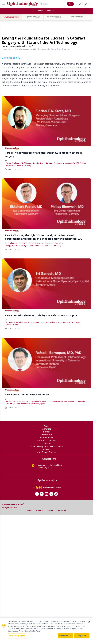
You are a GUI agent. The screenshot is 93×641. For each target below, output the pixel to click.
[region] (46, 629)
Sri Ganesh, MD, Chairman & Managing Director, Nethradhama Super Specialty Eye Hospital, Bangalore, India (43, 323)
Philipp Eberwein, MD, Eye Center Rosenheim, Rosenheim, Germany (33, 245)
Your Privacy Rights (17, 636)
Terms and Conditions (46, 440)
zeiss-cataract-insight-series (20, 46)
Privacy (46, 431)
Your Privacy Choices (46, 452)
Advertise (46, 428)
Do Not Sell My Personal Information (46, 446)
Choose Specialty (44, 10)
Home (4, 46)
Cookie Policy (35, 631)
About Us (40, 510)
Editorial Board (46, 437)
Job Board (46, 449)
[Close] (89, 621)
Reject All (82, 636)
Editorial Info (46, 434)
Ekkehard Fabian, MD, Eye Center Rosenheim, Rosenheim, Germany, (35, 243)
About (46, 426)
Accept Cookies (65, 636)
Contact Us (47, 443)
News (50, 510)
